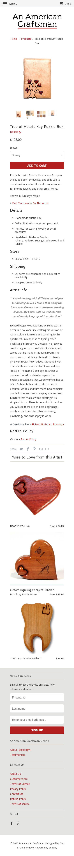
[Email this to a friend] (46, 449)
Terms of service (20, 804)
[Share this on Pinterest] (34, 449)
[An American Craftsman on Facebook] (12, 823)
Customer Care (19, 778)
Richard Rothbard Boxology (48, 424)
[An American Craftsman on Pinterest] (18, 823)
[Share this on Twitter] (21, 449)
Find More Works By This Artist (30, 203)
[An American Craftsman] (37, 21)
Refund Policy (18, 799)
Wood (13, 148)
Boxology (15, 131)
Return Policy (28, 439)
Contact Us (16, 794)
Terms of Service (20, 784)
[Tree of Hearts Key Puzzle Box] (37, 79)
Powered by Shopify (46, 847)
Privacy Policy (18, 789)
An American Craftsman (31, 843)
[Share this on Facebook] (27, 449)
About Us (15, 773)
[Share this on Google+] (40, 449)
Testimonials (17, 754)
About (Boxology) (20, 749)
